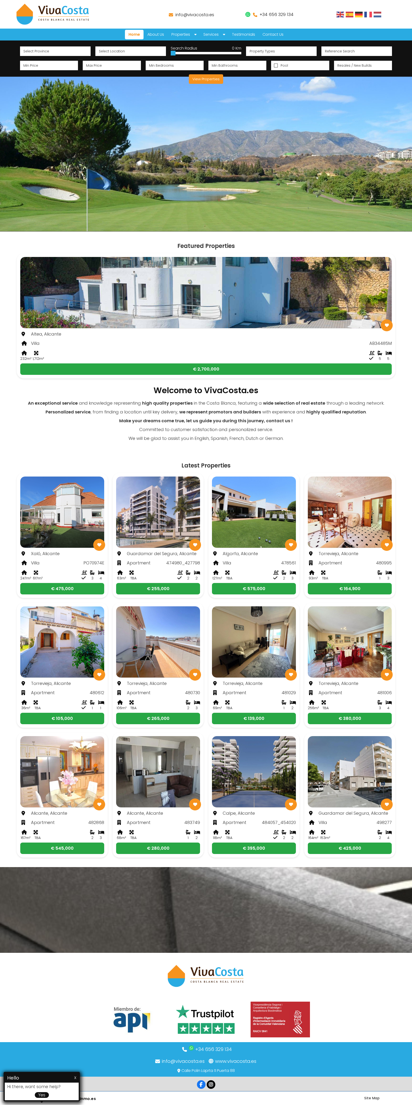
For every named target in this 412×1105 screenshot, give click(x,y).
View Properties (206, 78)
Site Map (372, 1098)
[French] (368, 14)
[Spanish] (350, 14)
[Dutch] (378, 14)
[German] (359, 14)
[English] (340, 14)
